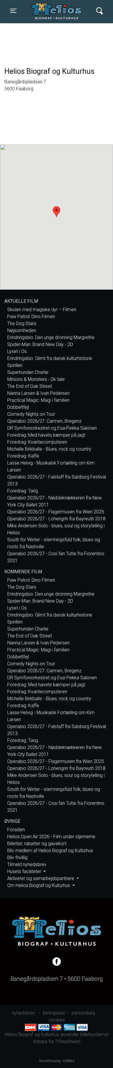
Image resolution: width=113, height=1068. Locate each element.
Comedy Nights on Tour (31, 414)
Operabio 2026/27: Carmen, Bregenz (44, 421)
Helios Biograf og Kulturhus (57, 10)
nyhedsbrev (23, 1013)
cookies (56, 1020)
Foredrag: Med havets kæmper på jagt (46, 435)
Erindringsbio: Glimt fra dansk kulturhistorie (49, 358)
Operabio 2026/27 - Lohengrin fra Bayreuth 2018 (56, 519)
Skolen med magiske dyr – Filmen (41, 309)
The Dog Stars (21, 323)
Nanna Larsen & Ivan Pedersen (38, 393)
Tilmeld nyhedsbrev (26, 864)
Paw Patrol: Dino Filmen (31, 316)
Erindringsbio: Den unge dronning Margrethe (50, 337)
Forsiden (16, 829)
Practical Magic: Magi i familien (38, 400)
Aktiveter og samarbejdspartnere (41, 878)
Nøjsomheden (21, 330)
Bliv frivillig (17, 857)
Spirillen (15, 365)
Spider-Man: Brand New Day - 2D (40, 344)
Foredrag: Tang (22, 491)
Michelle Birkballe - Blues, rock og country (49, 449)
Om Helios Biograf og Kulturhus (39, 885)
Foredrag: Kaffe (23, 456)
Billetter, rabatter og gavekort (36, 843)
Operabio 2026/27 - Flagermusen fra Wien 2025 (55, 512)
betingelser (54, 1013)
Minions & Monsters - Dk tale (36, 379)
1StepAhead (67, 1041)
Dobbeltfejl (18, 407)
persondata (83, 1013)
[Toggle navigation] (99, 11)
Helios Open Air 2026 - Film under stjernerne (51, 836)
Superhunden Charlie (27, 372)
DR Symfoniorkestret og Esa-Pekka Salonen (52, 428)
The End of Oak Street (29, 386)
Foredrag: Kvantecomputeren (37, 442)
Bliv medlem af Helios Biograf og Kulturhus (50, 850)
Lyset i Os (17, 351)
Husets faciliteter (24, 871)
